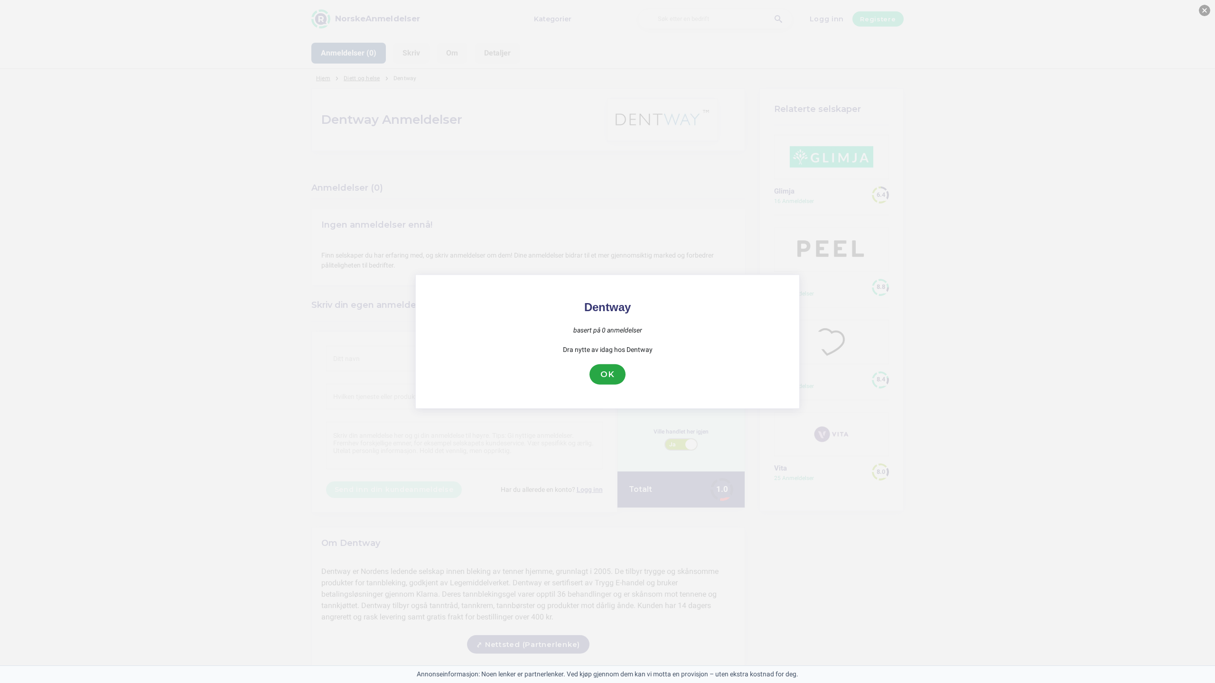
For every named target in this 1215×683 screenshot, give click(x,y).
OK (607, 374)
